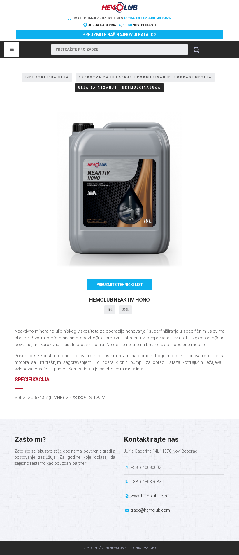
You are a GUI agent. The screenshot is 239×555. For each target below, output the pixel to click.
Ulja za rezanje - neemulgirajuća (119, 87)
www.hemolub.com (149, 496)
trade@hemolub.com (150, 510)
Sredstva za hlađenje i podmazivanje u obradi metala (145, 77)
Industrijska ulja (47, 77)
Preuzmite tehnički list (119, 285)
